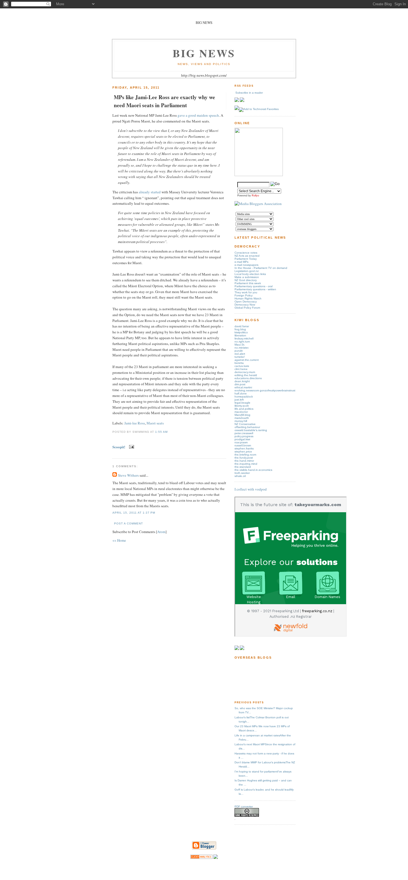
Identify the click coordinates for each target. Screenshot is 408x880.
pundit (239, 350)
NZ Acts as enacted (247, 255)
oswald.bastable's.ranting (251, 430)
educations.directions (248, 378)
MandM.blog (242, 414)
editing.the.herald (246, 375)
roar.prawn (241, 442)
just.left (239, 399)
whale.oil (240, 476)
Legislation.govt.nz (247, 270)
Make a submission (247, 277)
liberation (240, 335)
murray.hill (241, 420)
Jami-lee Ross (134, 423)
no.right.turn (242, 341)
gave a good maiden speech (198, 115)
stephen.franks (244, 448)
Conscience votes (246, 252)
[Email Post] (130, 446)
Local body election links (250, 274)
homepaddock (244, 396)
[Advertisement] (252, 679)
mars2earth (242, 417)
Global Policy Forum (247, 307)
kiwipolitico (241, 332)
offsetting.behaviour (247, 427)
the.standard (243, 466)
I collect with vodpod (251, 489)
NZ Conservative (245, 424)
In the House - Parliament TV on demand (261, 267)
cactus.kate (242, 366)
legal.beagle (242, 402)
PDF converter (244, 806)
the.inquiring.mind (246, 463)
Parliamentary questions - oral (254, 286)
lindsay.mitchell (244, 338)
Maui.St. (240, 344)
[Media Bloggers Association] (258, 203)
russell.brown (243, 445)
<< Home (119, 540)
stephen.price (243, 451)
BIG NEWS (204, 53)
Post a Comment (128, 523)
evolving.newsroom (247, 390)
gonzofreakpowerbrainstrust (277, 390)
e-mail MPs (241, 261)
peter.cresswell (244, 433)
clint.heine (241, 369)
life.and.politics (244, 408)
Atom (161, 531)
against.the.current (247, 359)
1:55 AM (161, 431)
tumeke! (240, 356)
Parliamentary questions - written (255, 289)
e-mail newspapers (246, 264)
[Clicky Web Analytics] (201, 857)
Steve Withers (128, 475)
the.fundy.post (244, 457)
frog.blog (240, 329)
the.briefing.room (245, 454)
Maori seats (155, 423)
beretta (239, 362)
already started (150, 191)
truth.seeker (242, 472)
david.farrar (242, 326)
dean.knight (242, 381)
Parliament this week (248, 283)
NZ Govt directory (246, 280)
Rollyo (255, 195)
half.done (241, 393)
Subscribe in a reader (249, 92)
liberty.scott (242, 405)
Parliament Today (246, 258)
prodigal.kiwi (242, 439)
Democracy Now (245, 304)
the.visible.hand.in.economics (253, 469)
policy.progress (244, 436)
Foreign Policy (244, 295)
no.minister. (242, 347)
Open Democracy (246, 301)
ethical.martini (243, 387)
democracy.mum (245, 372)
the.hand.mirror (244, 460)
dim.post (240, 384)
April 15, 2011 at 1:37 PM (133, 512)
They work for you (246, 292)
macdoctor (241, 411)
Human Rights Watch (248, 298)
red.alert (240, 353)
